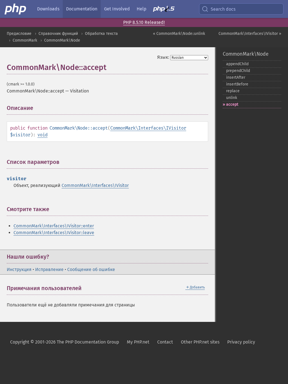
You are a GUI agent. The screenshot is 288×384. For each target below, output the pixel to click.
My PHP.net (138, 342)
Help (141, 9)
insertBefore (237, 84)
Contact (165, 342)
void (42, 134)
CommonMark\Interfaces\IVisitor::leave (54, 232)
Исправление (49, 269)
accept (232, 104)
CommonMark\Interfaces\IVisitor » (250, 33)
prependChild (238, 70)
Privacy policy (241, 342)
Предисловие (19, 33)
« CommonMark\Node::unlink (179, 33)
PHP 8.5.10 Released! (144, 22)
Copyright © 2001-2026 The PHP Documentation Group (64, 342)
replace (233, 91)
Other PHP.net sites (200, 342)
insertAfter (235, 77)
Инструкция (19, 269)
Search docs (223, 9)
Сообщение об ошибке (91, 269)
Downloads (48, 9)
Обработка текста (101, 33)
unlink (231, 97)
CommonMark (25, 40)
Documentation (81, 9)
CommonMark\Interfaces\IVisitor (148, 128)
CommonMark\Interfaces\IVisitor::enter (54, 226)
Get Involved (117, 9)
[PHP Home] (15, 9)
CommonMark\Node (62, 40)
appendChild (237, 64)
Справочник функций (58, 33)
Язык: (163, 57)
